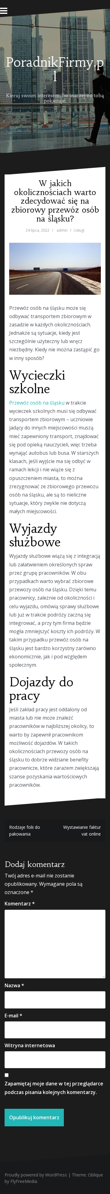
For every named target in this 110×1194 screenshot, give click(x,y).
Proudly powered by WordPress (36, 1175)
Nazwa (14, 985)
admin (62, 230)
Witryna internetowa (30, 1045)
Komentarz (20, 903)
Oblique (95, 1175)
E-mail (13, 1015)
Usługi (79, 230)
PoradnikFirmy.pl (55, 69)
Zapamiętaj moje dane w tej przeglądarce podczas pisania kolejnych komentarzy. (54, 1087)
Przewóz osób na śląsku (36, 402)
